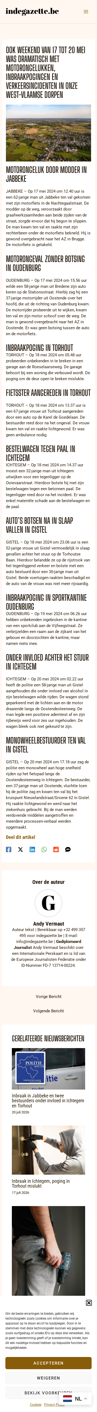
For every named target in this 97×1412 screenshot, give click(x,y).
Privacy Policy (54, 1405)
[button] (89, 1303)
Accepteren (48, 1363)
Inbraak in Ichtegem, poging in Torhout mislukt (41, 1183)
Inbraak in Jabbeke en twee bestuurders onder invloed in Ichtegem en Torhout (48, 1100)
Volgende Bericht (48, 1011)
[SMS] (68, 849)
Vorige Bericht (48, 996)
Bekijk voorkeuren (49, 1393)
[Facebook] (8, 849)
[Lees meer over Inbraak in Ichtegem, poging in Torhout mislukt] (48, 1150)
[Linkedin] (32, 849)
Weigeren (48, 1378)
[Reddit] (56, 849)
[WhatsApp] (44, 849)
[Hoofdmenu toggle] (86, 11)
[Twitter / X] (20, 849)
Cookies (35, 1405)
